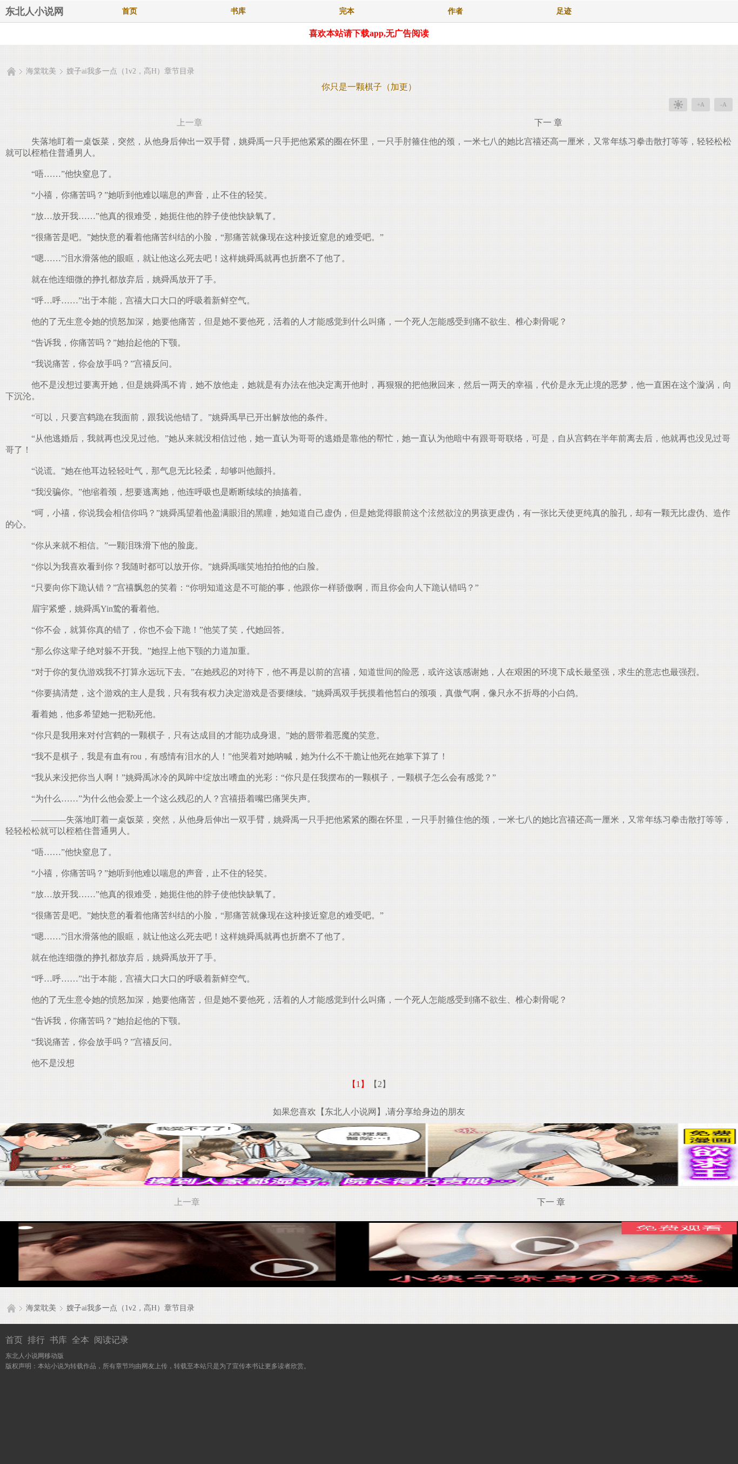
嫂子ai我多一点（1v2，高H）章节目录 (130, 71)
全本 (80, 1339)
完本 (346, 11)
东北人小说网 (34, 11)
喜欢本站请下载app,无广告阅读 (369, 33)
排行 (36, 1339)
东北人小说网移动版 (34, 1356)
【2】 (380, 1084)
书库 (238, 11)
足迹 (564, 11)
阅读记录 (111, 1339)
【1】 (358, 1084)
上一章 (190, 122)
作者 (455, 11)
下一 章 (548, 122)
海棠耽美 (41, 71)
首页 (129, 11)
